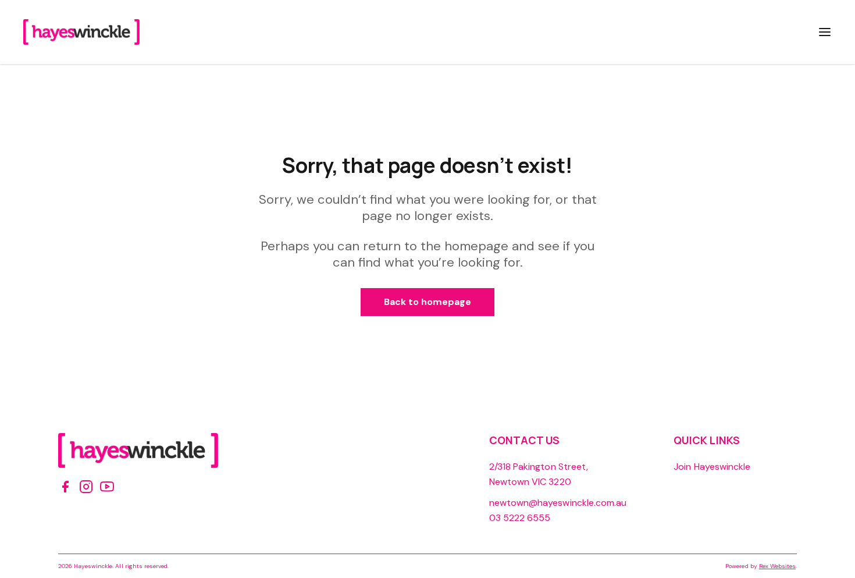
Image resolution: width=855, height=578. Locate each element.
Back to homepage (428, 302)
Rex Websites (777, 566)
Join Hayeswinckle (712, 466)
